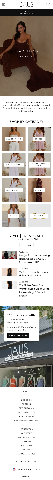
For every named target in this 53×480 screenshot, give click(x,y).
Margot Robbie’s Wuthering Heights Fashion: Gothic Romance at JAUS (34, 259)
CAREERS (26, 441)
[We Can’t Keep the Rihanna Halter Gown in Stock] (9, 272)
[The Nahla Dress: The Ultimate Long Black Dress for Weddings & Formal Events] (9, 285)
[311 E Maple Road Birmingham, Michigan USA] (26, 346)
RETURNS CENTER (26, 412)
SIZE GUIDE (26, 400)
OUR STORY (26, 433)
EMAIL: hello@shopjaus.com (26, 420)
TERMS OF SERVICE (26, 454)
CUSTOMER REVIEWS (26, 437)
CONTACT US (26, 429)
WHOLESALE (26, 445)
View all (26, 245)
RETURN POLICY (26, 408)
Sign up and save (26, 462)
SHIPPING (26, 404)
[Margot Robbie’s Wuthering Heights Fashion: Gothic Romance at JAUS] (9, 255)
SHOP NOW (26, 56)
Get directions (18, 335)
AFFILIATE (26, 450)
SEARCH (26, 391)
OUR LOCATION (26, 416)
